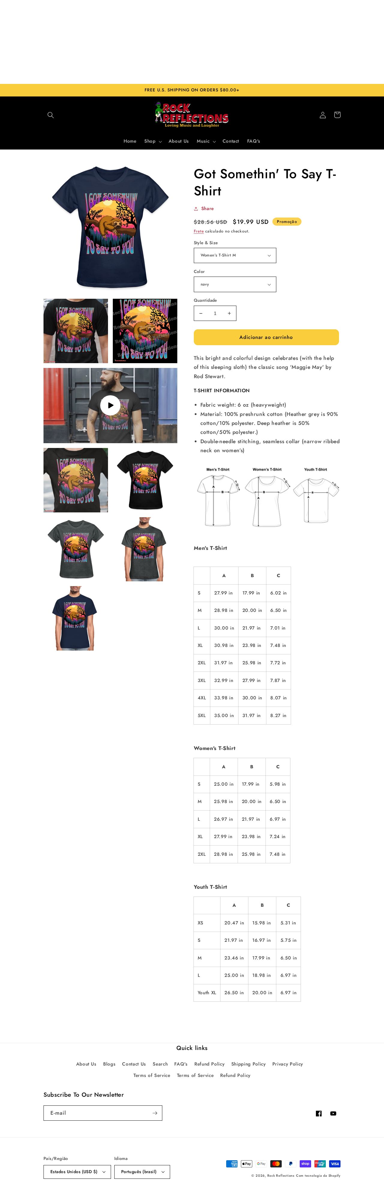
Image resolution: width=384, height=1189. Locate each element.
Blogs (109, 1064)
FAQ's (181, 1064)
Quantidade (205, 300)
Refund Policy (209, 1064)
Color (199, 271)
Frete (199, 231)
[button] (51, 115)
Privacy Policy (287, 1064)
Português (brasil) (139, 1172)
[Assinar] (155, 1113)
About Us (86, 1064)
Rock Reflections (281, 1175)
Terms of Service (152, 1075)
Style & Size (206, 243)
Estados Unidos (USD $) (74, 1172)
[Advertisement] (192, 42)
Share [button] (207, 208)
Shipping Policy (248, 1064)
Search (160, 1064)
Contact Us (134, 1064)
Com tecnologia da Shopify (318, 1175)
